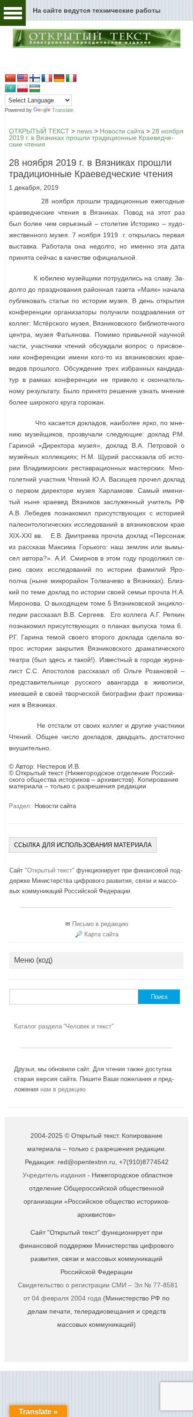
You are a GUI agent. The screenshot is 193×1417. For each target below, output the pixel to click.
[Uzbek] (34, 88)
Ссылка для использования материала (83, 845)
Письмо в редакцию (100, 923)
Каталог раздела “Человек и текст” (63, 1026)
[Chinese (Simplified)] (10, 78)
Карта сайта (101, 934)
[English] (22, 78)
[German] (59, 78)
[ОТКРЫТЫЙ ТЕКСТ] (96, 46)
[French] (46, 78)
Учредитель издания (54, 1175)
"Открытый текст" (50, 870)
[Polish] (22, 88)
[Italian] (71, 78)
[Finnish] (34, 78)
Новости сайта (55, 806)
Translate (63, 110)
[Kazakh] (10, 88)
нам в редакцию (63, 1089)
